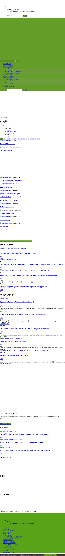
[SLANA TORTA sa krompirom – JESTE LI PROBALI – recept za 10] (11, 439)
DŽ (11, 139)
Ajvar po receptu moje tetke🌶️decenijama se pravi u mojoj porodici (23, 287)
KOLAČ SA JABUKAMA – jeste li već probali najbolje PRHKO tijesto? (25, 434)
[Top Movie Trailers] (5, 184)
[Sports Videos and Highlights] (5, 190)
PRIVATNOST (36, 511)
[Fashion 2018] (5, 223)
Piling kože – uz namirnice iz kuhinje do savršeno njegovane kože (22, 314)
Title (8, 136)
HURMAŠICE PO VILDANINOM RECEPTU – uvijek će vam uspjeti (24, 329)
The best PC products (7, 144)
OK (45, 555)
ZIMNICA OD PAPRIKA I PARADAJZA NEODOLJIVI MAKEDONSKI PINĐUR (29, 275)
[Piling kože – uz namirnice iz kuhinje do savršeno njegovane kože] (3, 311)
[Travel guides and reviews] (5, 197)
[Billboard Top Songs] (5, 210)
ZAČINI (9, 80)
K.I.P (1, 256)
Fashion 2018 (4, 226)
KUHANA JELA (8, 65)
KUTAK (5, 85)
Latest (8, 130)
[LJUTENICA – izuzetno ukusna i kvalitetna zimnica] (14, 248)
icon (1, 325)
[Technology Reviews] (5, 203)
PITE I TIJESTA (8, 67)
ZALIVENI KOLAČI (13, 73)
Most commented (11, 131)
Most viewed (10, 133)
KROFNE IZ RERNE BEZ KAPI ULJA (14, 355)
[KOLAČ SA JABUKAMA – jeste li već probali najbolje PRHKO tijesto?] (8, 431)
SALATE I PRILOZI (9, 76)
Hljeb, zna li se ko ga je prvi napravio (13, 341)
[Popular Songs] (5, 216)
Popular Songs (5, 220)
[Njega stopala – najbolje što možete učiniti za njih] (4, 298)
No (48, 555)
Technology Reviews (7, 207)
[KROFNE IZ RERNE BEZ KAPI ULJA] (24, 350)
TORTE (9, 70)
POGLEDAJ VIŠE (5, 424)
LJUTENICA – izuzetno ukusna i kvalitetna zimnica (18, 253)
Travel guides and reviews (9, 200)
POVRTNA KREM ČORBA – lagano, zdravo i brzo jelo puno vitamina (25, 450)
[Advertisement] (32, 104)
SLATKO (6, 68)
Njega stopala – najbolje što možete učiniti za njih (17, 302)
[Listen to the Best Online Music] (5, 177)
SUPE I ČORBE (8, 74)
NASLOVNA (7, 64)
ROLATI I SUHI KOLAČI (14, 71)
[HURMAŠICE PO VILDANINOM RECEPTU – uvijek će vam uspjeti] (4, 324)
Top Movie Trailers (6, 187)
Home (1, 117)
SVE (1, 139)
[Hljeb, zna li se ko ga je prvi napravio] (11, 338)
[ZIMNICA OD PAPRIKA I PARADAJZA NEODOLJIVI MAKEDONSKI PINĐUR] (24, 270)
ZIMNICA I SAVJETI (9, 77)
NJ (28, 139)
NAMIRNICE (11, 83)
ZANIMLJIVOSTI (8, 86)
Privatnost (52, 555)
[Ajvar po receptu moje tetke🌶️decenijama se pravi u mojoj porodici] (18, 282)
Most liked (9, 134)
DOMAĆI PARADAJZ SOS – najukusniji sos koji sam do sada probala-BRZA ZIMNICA (31, 264)
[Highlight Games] (5, 147)
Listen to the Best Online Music (10, 180)
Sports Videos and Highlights (10, 194)
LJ (24, 139)
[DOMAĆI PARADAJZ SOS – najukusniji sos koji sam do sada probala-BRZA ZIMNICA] (8, 259)
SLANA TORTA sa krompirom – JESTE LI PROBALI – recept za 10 (24, 442)
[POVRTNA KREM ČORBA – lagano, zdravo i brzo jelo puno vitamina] (6, 447)
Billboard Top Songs (7, 213)
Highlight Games (6, 150)
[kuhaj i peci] (26, 45)
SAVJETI (9, 82)
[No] (56, 555)
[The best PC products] (5, 140)
